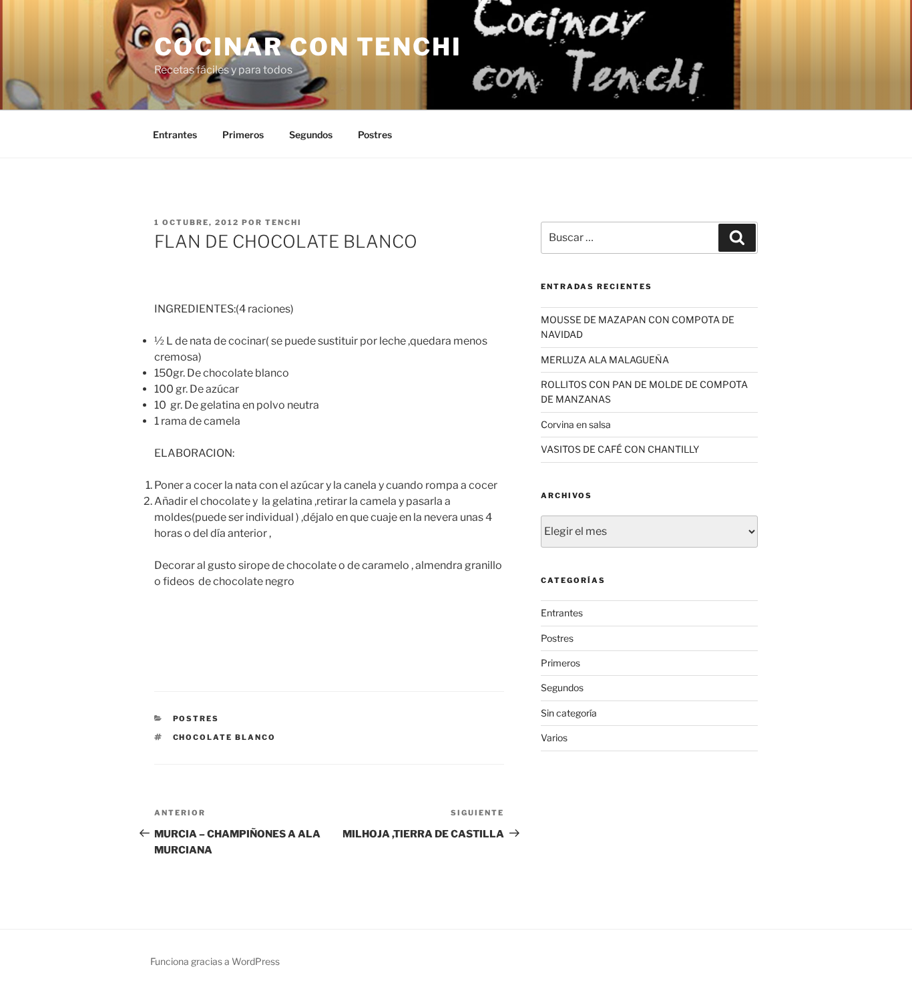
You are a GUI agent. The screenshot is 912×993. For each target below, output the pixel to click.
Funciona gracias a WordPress (215, 961)
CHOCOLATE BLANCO (224, 737)
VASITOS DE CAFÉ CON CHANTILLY (620, 449)
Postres (375, 134)
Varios (554, 737)
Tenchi (283, 222)
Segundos (310, 134)
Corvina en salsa (576, 424)
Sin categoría (569, 713)
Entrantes (175, 134)
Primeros (243, 134)
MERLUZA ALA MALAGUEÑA (605, 359)
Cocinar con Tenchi (308, 46)
